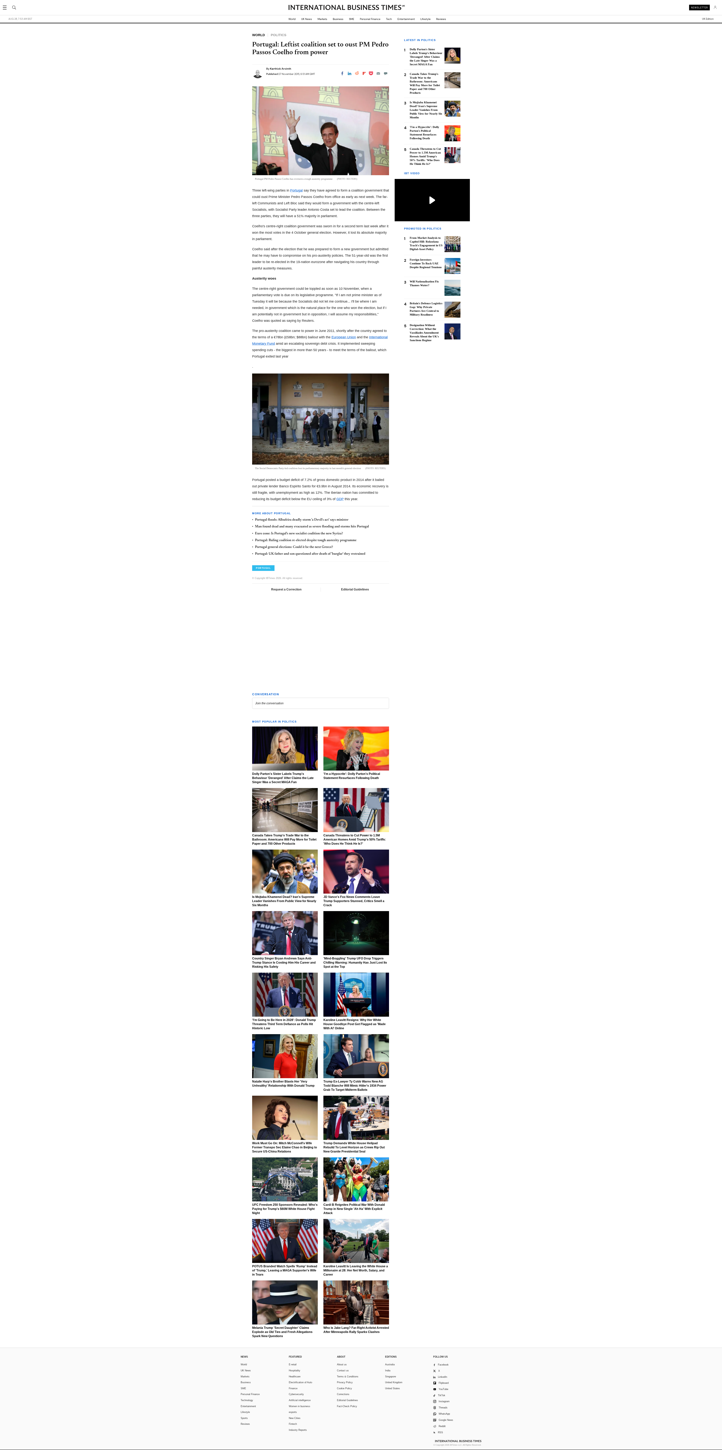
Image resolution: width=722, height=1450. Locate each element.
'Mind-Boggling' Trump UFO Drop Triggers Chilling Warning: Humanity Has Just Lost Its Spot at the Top (355, 962)
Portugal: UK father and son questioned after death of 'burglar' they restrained (310, 554)
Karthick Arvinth (280, 68)
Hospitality (294, 1370)
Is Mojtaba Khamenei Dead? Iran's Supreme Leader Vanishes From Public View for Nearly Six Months (284, 901)
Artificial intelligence (300, 1400)
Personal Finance (370, 19)
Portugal (296, 190)
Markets (322, 19)
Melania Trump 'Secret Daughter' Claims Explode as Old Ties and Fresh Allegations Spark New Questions (282, 1332)
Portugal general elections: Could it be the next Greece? (294, 547)
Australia (390, 1364)
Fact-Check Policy (347, 1406)
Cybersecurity (296, 1394)
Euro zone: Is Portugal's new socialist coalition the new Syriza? (299, 533)
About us (342, 1364)
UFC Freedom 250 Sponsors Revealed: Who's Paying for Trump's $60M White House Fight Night (285, 1209)
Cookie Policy (344, 1388)
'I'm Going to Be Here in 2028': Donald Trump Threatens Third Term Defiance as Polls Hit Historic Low (284, 1024)
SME (351, 19)
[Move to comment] (385, 73)
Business (338, 19)
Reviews (441, 19)
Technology (247, 1400)
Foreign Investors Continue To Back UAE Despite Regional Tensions (426, 263)
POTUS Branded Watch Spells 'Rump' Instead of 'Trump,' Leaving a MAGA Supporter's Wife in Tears (284, 1270)
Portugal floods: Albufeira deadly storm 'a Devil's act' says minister (301, 520)
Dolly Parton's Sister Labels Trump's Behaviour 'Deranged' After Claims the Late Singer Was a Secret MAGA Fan (283, 778)
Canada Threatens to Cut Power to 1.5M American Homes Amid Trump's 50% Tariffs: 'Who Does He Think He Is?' (354, 839)
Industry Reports (298, 1430)
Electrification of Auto (300, 1382)
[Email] (378, 73)
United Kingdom (393, 1382)
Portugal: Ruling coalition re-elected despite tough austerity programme (305, 540)
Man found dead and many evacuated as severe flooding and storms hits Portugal (312, 526)
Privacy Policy (345, 1382)
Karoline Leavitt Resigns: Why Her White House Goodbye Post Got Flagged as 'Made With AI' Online (354, 1024)
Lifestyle (425, 19)
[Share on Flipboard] (364, 73)
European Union (343, 337)
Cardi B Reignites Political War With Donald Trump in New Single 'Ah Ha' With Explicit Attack (354, 1209)
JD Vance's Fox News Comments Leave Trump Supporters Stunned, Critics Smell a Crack (353, 901)
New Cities (294, 1418)
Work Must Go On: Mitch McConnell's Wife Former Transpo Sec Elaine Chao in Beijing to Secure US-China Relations (284, 1147)
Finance (293, 1388)
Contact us (343, 1370)
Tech (389, 19)
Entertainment (406, 19)
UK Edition (708, 19)
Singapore (390, 1376)
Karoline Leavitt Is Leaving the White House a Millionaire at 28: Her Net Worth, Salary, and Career (355, 1270)
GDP (340, 499)
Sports (244, 1418)
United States (392, 1388)
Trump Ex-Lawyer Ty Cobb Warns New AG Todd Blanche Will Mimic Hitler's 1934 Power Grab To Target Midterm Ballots (354, 1085)
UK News (306, 19)
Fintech (293, 1424)
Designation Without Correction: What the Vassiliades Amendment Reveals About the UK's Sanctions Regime (424, 333)
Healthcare (294, 1376)
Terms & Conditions (347, 1376)
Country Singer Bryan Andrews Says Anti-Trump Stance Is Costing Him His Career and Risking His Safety (284, 962)
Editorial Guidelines (355, 589)
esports (293, 1412)
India (387, 1370)
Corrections (343, 1394)
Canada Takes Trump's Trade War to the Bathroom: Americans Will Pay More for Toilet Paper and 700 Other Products (284, 839)
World (292, 19)
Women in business (299, 1406)
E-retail (293, 1364)
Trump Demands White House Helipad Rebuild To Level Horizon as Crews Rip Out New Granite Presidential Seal (354, 1147)
